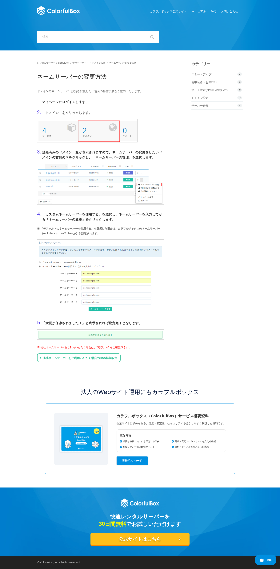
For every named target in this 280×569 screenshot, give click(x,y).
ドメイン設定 (99, 62)
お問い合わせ (229, 11)
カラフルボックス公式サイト (168, 11)
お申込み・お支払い (204, 82)
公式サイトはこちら (140, 539)
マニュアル (199, 11)
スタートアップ (201, 74)
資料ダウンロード (132, 460)
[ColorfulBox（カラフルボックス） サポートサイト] (58, 10)
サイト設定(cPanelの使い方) (209, 90)
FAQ (213, 11)
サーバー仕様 (200, 105)
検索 (45, 36)
